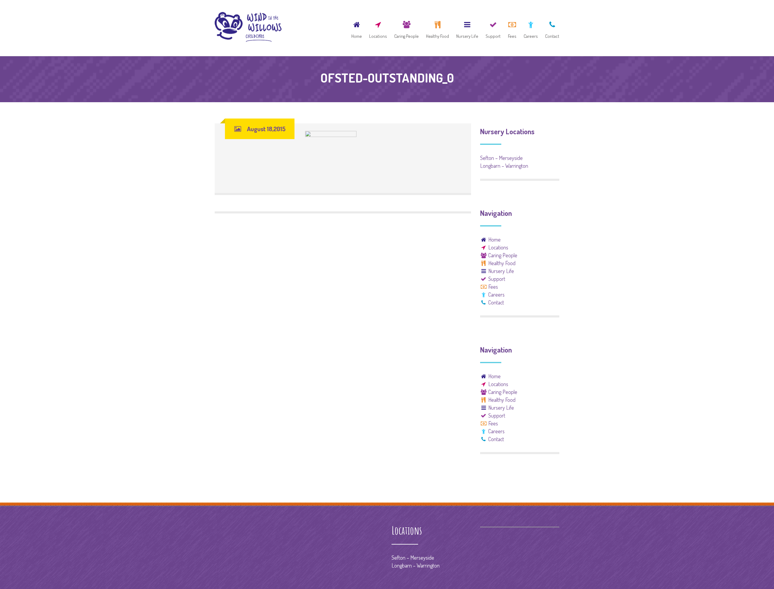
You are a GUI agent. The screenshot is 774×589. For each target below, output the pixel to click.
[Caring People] (406, 27)
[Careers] (531, 27)
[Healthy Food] (437, 27)
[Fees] (512, 27)
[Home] (356, 27)
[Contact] (550, 27)
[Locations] (378, 27)
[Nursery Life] (467, 27)
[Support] (493, 27)
